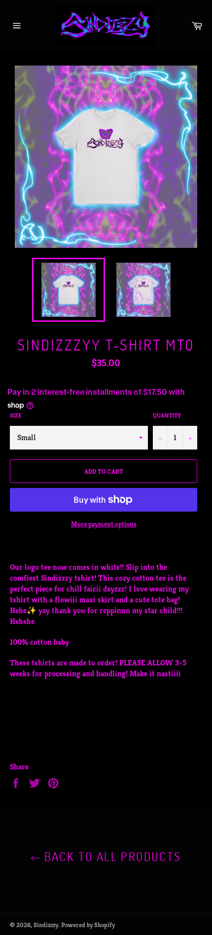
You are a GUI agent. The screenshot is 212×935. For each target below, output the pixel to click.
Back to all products (110, 856)
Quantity (167, 415)
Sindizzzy (46, 925)
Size (16, 415)
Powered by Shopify (88, 925)
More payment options (104, 523)
